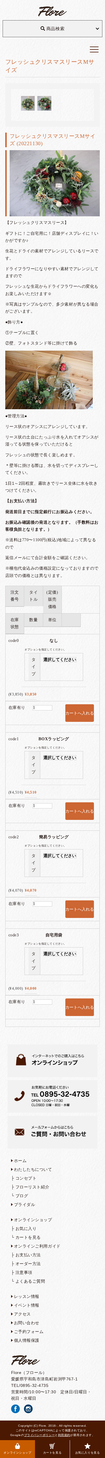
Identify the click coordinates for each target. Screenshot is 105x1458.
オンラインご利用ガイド (37, 1246)
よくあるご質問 (30, 1281)
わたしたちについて (33, 1169)
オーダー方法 (28, 1263)
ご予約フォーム (29, 1331)
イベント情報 (26, 1305)
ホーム (20, 1160)
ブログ (21, 1195)
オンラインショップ (17, 1452)
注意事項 (23, 1272)
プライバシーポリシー (39, 1435)
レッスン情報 (26, 1296)
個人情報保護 (26, 1340)
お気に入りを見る (87, 1452)
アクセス (22, 1314)
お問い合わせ (26, 1322)
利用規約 (64, 1435)
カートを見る (52, 1452)
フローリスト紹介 (32, 1187)
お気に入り (26, 1228)
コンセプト (26, 1178)
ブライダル (24, 1204)
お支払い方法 (28, 1255)
